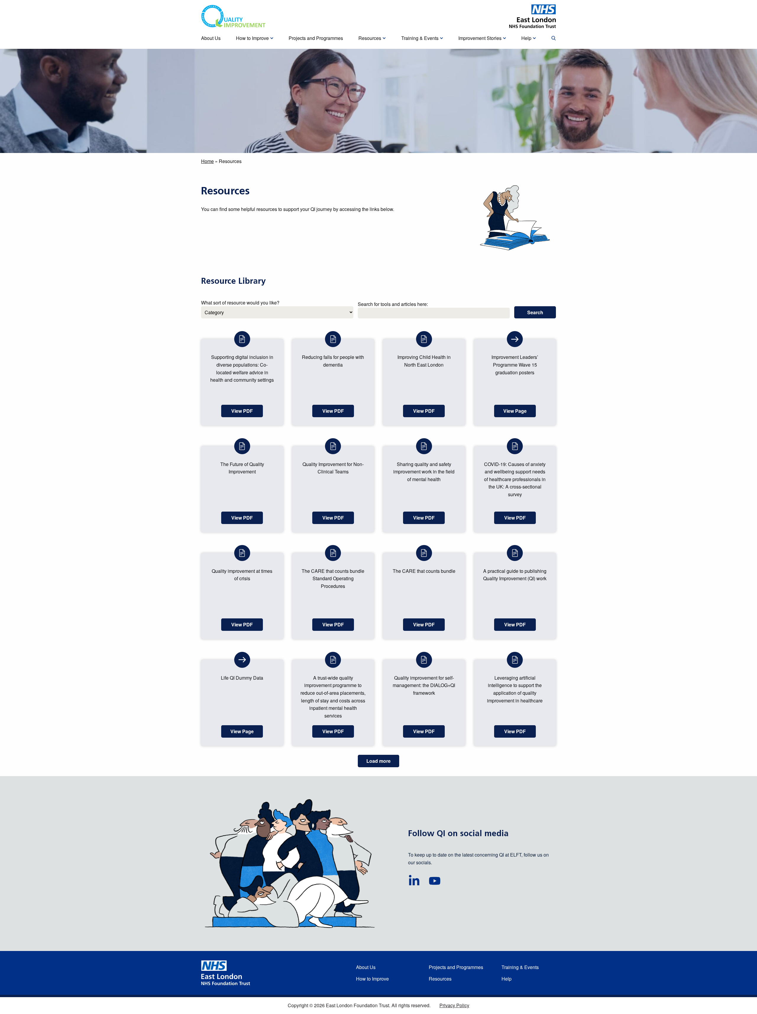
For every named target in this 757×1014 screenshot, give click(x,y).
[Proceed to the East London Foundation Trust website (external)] (532, 16)
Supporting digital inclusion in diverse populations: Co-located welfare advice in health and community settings (242, 368)
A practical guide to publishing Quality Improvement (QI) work (514, 575)
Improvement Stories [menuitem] (480, 38)
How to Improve (372, 978)
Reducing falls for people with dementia (333, 361)
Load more (378, 760)
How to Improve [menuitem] (252, 38)
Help (507, 978)
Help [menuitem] (526, 38)
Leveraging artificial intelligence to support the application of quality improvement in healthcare (515, 689)
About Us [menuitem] (211, 38)
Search (535, 312)
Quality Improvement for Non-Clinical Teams (333, 468)
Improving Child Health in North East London (424, 361)
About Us (366, 967)
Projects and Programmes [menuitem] (316, 38)
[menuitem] (553, 38)
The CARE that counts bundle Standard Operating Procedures (333, 578)
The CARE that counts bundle (424, 571)
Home (207, 161)
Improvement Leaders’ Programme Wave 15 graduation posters (514, 364)
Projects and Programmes (456, 967)
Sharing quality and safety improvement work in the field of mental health (423, 472)
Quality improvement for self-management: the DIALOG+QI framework (424, 685)
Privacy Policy (454, 1005)
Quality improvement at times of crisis (242, 575)
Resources (440, 978)
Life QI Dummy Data (242, 677)
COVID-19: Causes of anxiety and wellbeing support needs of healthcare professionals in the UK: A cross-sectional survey (515, 479)
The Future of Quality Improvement (242, 468)
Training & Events (520, 967)
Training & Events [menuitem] (420, 38)
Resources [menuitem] (369, 38)
